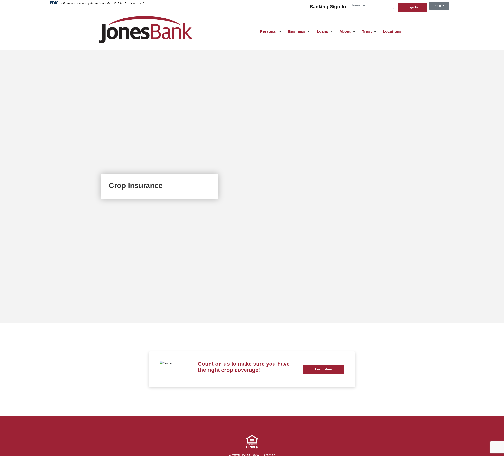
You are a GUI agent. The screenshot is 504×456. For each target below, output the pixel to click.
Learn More (329, 369)
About (345, 31)
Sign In (412, 7)
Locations (392, 31)
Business (296, 31)
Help (438, 5)
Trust (367, 31)
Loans (322, 31)
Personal (268, 31)
